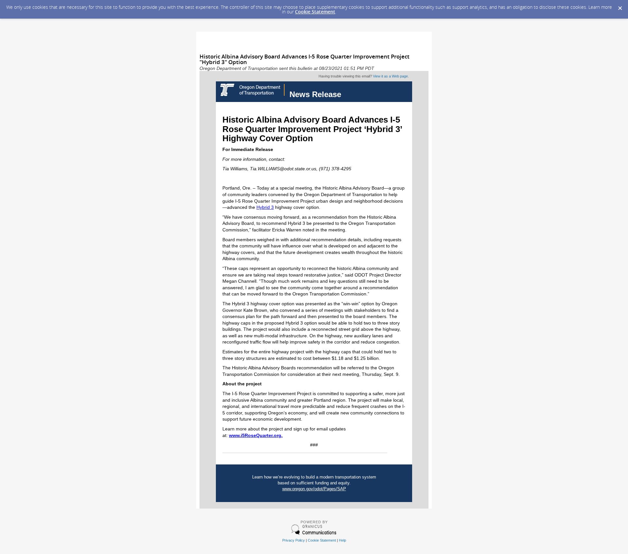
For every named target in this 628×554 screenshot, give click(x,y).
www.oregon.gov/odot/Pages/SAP (314, 488)
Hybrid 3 (265, 207)
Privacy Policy (293, 540)
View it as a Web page (390, 76)
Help (342, 540)
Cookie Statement (315, 11)
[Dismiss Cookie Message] (620, 6)
